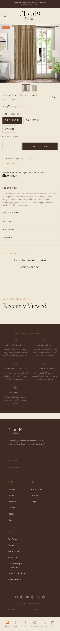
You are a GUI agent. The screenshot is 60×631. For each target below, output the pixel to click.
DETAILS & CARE (11, 213)
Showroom (13, 557)
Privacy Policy (14, 579)
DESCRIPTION (9, 188)
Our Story (12, 539)
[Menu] (5, 15)
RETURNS (7, 238)
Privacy (12, 610)
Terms (35, 610)
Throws (11, 507)
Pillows (11, 495)
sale (10, 520)
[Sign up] (49, 467)
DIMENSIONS (9, 230)
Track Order (36, 489)
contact (35, 495)
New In (11, 489)
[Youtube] (27, 597)
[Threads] (33, 597)
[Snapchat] (38, 597)
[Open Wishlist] (34, 622)
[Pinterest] (43, 597)
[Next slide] (55, 53)
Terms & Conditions (17, 573)
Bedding (12, 501)
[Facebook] (16, 597)
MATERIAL (7, 221)
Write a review (30, 267)
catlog (11, 545)
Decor (11, 514)
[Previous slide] (5, 53)
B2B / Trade (13, 551)
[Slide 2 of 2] (34, 88)
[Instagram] (22, 597)
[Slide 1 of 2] (26, 88)
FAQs (33, 501)
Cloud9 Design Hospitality (15, 565)
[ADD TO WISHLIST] (54, 97)
